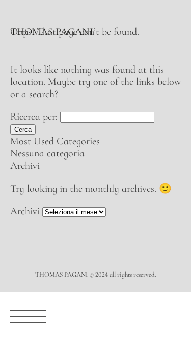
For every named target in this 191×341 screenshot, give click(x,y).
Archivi (25, 211)
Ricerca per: (34, 116)
